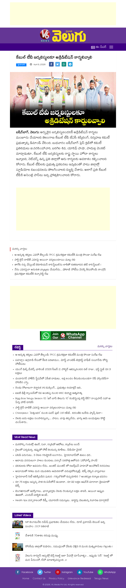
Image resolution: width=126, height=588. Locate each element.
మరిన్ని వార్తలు (105, 346)
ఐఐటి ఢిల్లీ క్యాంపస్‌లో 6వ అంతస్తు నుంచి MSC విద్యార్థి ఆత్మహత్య (48, 393)
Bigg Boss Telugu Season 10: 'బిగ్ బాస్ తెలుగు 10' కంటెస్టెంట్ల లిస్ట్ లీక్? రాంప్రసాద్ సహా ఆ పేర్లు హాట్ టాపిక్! (62, 401)
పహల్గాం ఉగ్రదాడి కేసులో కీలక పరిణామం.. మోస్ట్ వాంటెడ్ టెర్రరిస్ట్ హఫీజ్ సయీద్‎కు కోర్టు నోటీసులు (61, 362)
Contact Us (39, 579)
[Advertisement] (63, 13)
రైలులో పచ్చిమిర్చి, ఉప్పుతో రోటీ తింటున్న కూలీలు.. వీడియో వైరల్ (48, 450)
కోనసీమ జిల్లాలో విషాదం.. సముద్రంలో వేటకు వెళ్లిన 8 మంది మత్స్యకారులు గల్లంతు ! (69, 547)
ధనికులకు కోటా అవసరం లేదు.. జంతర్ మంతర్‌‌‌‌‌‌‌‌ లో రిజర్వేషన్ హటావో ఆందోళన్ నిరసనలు (62, 466)
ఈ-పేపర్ (101, 47)
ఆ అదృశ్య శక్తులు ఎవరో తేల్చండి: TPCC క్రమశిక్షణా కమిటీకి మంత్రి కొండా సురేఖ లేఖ (58, 255)
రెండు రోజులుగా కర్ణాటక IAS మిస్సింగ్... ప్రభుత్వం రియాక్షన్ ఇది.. (48, 388)
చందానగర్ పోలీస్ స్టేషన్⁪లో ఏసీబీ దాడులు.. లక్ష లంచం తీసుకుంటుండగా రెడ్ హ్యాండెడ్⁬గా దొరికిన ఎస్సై (62, 381)
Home (25, 579)
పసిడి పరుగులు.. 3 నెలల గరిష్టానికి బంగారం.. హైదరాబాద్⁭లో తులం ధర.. (53, 455)
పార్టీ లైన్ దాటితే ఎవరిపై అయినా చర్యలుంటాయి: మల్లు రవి (45, 260)
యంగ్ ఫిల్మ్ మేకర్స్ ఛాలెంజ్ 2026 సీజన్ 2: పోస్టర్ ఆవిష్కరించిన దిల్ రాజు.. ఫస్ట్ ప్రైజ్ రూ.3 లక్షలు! (63, 371)
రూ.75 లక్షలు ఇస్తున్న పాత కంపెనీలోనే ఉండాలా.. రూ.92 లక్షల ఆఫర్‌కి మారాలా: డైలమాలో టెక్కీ (62, 484)
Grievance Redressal (79, 579)
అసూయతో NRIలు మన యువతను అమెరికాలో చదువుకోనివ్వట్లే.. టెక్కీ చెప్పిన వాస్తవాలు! (60, 471)
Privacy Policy (56, 579)
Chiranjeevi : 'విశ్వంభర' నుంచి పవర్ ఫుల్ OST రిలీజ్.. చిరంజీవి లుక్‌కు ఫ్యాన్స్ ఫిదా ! (58, 413)
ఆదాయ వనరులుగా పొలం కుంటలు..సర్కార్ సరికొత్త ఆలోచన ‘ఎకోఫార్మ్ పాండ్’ (56, 461)
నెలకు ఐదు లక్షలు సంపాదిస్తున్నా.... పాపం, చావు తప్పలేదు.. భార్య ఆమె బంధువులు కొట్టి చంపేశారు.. (60, 421)
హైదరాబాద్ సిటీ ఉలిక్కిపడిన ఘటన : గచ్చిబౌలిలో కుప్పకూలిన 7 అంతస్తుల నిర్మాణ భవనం (61, 477)
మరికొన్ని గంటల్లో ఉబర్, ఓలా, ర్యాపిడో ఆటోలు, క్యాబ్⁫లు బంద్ (47, 445)
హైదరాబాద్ (21, 65)
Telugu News (101, 579)
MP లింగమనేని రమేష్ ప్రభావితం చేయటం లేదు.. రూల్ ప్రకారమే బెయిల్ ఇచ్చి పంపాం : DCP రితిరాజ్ (65, 524)
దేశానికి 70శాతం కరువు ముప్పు (41, 536)
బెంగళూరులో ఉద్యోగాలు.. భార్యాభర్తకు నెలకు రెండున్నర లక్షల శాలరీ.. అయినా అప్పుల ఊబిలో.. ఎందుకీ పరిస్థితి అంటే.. (59, 493)
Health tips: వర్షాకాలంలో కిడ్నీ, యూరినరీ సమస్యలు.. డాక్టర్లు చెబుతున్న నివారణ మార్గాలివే (62, 501)
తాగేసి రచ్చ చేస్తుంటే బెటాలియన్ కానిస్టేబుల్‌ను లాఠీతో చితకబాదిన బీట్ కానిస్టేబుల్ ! (58, 265)
